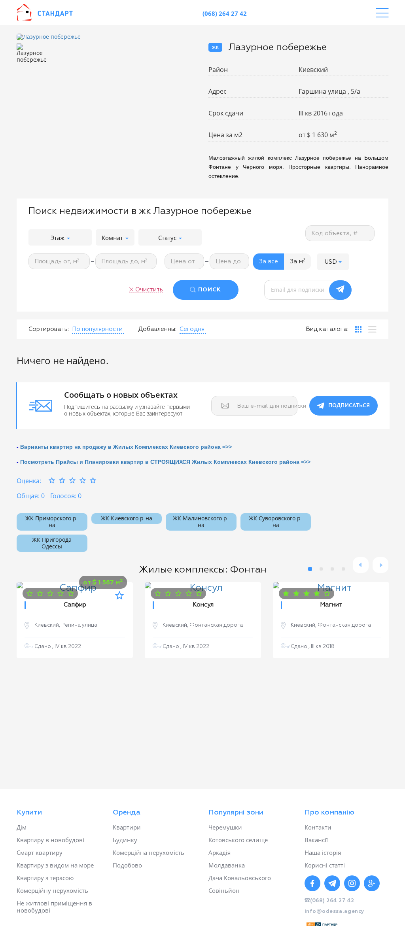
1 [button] (310, 569)
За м (297, 261)
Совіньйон (224, 890)
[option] (107, 37)
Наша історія (323, 852)
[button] (333, 261)
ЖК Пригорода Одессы (52, 543)
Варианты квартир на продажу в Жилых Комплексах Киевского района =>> (126, 447)
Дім (21, 827)
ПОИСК (209, 290)
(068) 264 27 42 (224, 13)
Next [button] (380, 565)
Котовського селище (238, 840)
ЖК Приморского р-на (51, 521)
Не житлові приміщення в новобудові (54, 906)
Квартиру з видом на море (55, 865)
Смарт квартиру (39, 852)
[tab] (358, 329)
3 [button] (332, 569)
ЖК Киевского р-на (126, 518)
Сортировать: (48, 329)
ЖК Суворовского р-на (276, 521)
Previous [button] (361, 565)
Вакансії (316, 840)
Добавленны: (157, 329)
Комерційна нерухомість (148, 852)
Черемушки (225, 827)
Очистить (149, 290)
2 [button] (321, 569)
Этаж (58, 238)
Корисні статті (325, 865)
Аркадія (219, 852)
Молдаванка (226, 865)
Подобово (127, 865)
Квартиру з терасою (45, 878)
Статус (168, 238)
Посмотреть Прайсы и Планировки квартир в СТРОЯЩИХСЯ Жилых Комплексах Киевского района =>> (165, 462)
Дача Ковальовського (239, 878)
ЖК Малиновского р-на (201, 521)
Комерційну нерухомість (52, 890)
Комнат (113, 238)
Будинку (125, 840)
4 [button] (343, 569)
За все (268, 262)
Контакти (318, 827)
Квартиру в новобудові (50, 840)
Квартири (127, 827)
